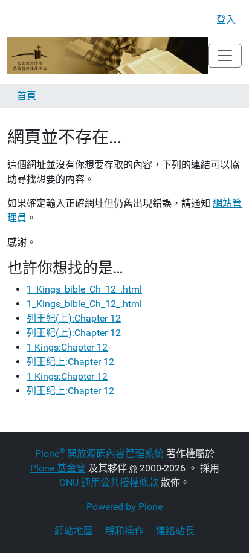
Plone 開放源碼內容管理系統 (99, 453)
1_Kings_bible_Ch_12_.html (84, 289)
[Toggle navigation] (225, 56)
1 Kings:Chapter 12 (67, 347)
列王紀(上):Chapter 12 (74, 318)
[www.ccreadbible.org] (107, 55)
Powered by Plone (124, 507)
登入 (226, 19)
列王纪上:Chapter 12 (70, 361)
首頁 (26, 96)
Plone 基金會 (58, 468)
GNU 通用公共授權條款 (108, 482)
